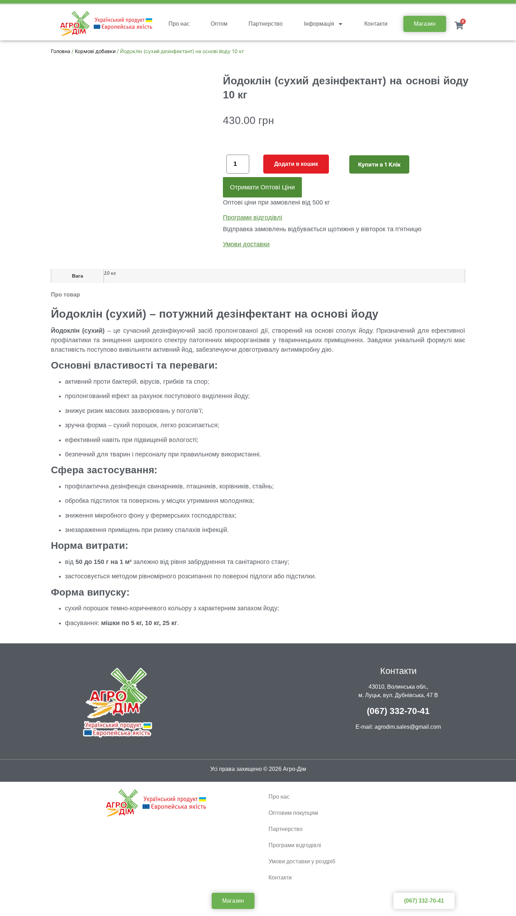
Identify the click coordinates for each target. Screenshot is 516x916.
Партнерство (266, 24)
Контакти (376, 24)
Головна (60, 51)
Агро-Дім (294, 769)
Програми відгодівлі (295, 845)
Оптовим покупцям (293, 813)
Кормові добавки (95, 51)
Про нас (179, 24)
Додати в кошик (296, 164)
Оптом (219, 24)
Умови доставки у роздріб (302, 861)
